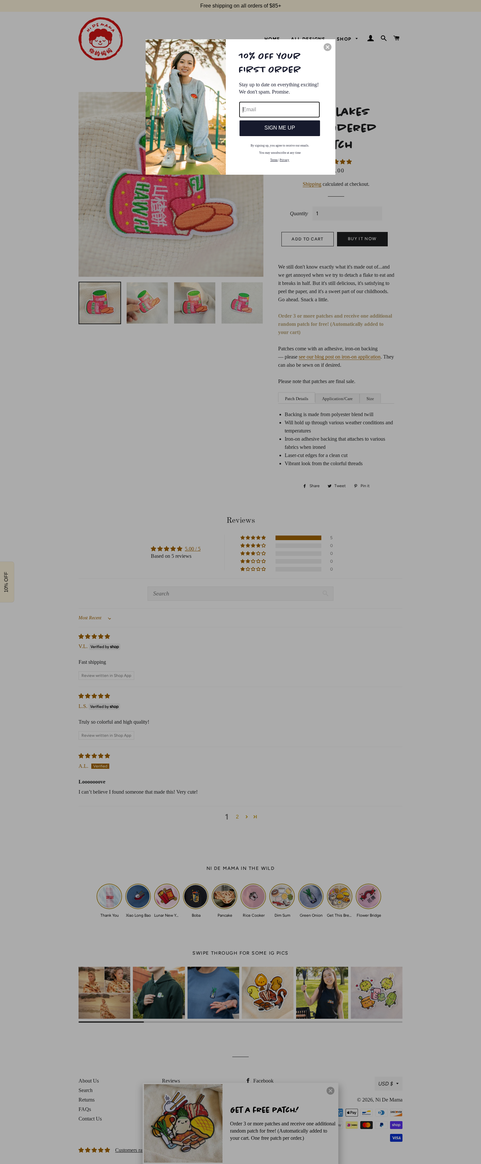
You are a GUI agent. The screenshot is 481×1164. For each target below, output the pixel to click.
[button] (327, 47)
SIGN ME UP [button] (279, 128)
